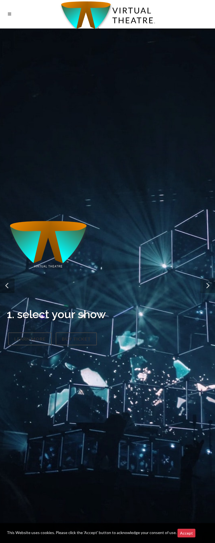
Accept (186, 533)
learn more (30, 340)
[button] (7, 285)
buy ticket (76, 340)
